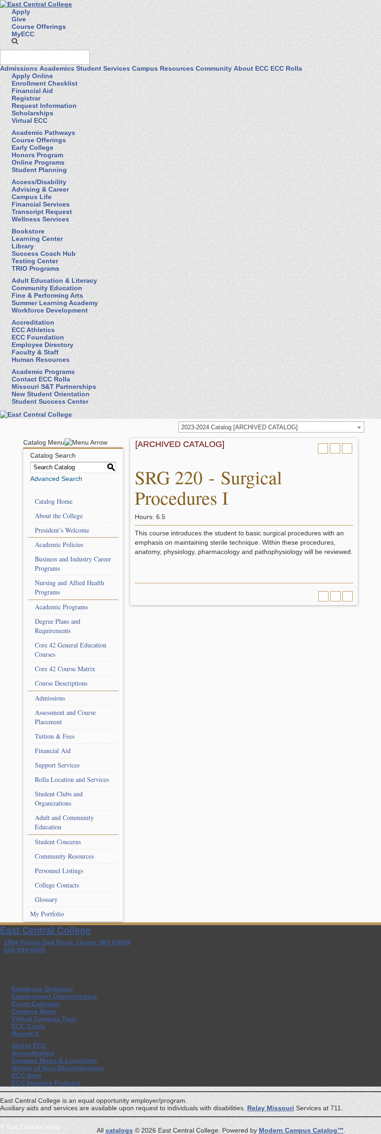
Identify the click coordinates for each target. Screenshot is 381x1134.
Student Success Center (50, 401)
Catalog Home (53, 501)
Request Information (44, 105)
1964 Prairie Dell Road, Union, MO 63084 (67, 942)
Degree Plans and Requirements (57, 626)
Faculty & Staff (35, 352)
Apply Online (32, 76)
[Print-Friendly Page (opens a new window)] (335, 448)
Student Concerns (58, 841)
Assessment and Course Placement (65, 717)
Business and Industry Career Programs (73, 563)
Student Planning (39, 169)
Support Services (57, 764)
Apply (21, 11)
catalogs (119, 1130)
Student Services (103, 68)
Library (23, 246)
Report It (25, 1033)
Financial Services (41, 204)
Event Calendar (36, 1003)
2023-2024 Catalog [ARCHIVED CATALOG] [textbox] (239, 427)
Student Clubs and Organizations (59, 798)
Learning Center (37, 238)
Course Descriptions (61, 683)
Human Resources (41, 359)
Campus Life (32, 196)
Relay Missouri (270, 1108)
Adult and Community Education (64, 822)
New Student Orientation (51, 394)
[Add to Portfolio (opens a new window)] (323, 448)
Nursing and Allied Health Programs (69, 587)
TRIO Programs (35, 268)
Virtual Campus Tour (44, 1018)
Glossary (46, 899)
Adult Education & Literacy (54, 280)
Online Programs (38, 162)
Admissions (19, 68)
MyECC (23, 34)
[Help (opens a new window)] (347, 448)
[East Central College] (36, 3)
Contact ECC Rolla (41, 379)
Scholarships (32, 113)
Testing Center (35, 261)
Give (19, 19)
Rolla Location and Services (72, 779)
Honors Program (37, 155)
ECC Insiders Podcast (46, 1083)
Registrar (26, 98)
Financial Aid (32, 90)
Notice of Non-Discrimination (58, 1068)
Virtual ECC (29, 120)
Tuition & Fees (54, 736)
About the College (59, 515)
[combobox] (271, 427)
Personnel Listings (59, 870)
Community (214, 68)
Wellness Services (40, 219)
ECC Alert (26, 1075)
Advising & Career (40, 189)
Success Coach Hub (44, 253)
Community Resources (64, 856)
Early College (32, 147)
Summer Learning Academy (55, 303)
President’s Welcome (62, 530)
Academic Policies (59, 544)
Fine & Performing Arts (47, 295)
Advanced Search (56, 478)
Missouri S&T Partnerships (54, 386)
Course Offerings (39, 26)
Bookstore (28, 231)
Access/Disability (39, 182)
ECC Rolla (286, 68)
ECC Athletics (33, 330)
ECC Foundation (38, 337)
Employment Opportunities (54, 996)
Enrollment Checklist (45, 83)
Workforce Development (50, 310)
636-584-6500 (25, 950)
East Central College (45, 930)
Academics (56, 68)
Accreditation (33, 322)
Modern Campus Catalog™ (301, 1130)
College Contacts (57, 885)
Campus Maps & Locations (54, 1060)
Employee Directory (42, 344)
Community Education (47, 288)
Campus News (34, 1011)
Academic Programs (43, 371)
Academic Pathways (43, 132)
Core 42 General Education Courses (70, 649)
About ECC (251, 68)
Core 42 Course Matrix (65, 668)
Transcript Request (42, 211)
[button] (15, 41)
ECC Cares (28, 1026)
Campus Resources (163, 68)
